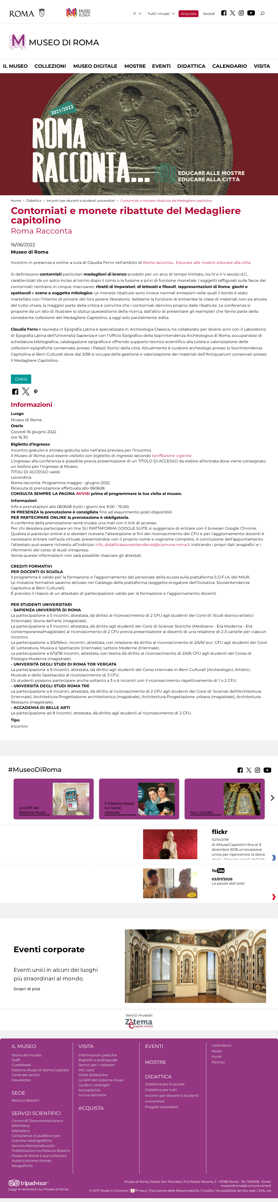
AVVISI (83, 493)
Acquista (188, 13)
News (217, 1051)
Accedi (209, 13)
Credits (207, 1191)
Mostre (135, 66)
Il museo (15, 66)
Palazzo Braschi (25, 1100)
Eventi (161, 66)
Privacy (141, 1191)
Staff (16, 1060)
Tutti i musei (159, 13)
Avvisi (217, 1056)
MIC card (86, 1070)
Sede (18, 1093)
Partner (218, 1062)
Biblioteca (21, 1131)
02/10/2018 (238, 850)
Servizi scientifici (36, 1113)
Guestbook (21, 1065)
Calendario (229, 66)
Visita (262, 66)
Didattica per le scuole (165, 1084)
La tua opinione (92, 1095)
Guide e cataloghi (94, 1085)
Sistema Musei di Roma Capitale (40, 1070)
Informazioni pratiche (97, 1055)
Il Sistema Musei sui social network (119, 808)
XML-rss (264, 1191)
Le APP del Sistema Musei (32, 809)
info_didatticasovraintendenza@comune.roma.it (142, 544)
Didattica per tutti (161, 1090)
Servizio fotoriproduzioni (33, 1145)
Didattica (191, 66)
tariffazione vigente (171, 455)
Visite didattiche (93, 1075)
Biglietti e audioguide (98, 1060)
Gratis (21, 379)
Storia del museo (27, 1055)
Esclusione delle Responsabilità (174, 1191)
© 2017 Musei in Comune (108, 1191)
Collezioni (50, 66)
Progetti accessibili (161, 1107)
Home (16, 201)
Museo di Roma (64, 42)
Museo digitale (95, 66)
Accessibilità (89, 1090)
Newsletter (21, 1080)
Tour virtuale (201, 812)
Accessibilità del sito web (236, 1191)
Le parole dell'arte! (228, 883)
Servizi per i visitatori (96, 1065)
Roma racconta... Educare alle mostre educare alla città (196, 262)
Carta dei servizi (26, 1075)
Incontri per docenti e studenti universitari (80, 201)
